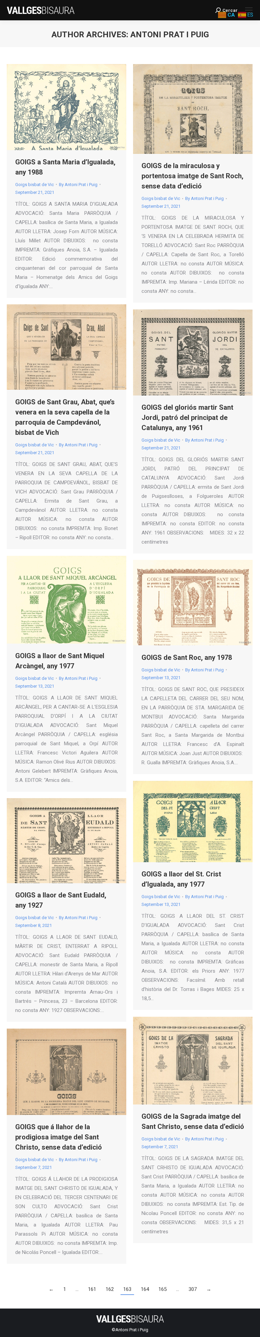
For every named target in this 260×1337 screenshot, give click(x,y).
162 (110, 1289)
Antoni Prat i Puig (169, 34)
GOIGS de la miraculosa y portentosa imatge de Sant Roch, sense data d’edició (192, 176)
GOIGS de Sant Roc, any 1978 (187, 657)
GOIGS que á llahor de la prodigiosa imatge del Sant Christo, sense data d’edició (58, 1137)
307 (193, 1289)
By (78, 184)
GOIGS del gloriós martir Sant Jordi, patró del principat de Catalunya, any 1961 (187, 417)
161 (92, 1289)
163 (127, 1289)
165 (162, 1289)
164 (145, 1289)
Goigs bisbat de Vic (34, 184)
